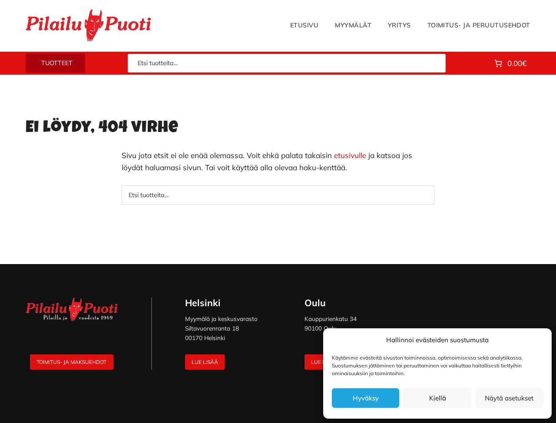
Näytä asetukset (509, 398)
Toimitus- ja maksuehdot (71, 362)
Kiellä (437, 398)
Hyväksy (366, 398)
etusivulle (350, 155)
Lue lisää (205, 362)
